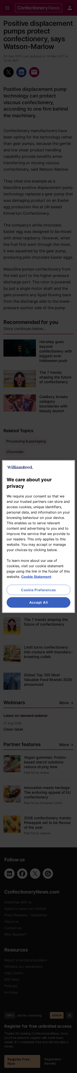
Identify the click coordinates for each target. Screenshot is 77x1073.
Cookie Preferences (38, 590)
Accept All (38, 602)
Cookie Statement (36, 576)
